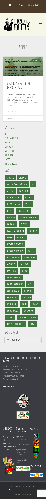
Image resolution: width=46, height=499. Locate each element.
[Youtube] (10, 4)
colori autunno (23, 210)
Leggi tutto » (12, 112)
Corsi (6, 134)
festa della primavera (15, 244)
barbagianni (23, 190)
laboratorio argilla (14, 277)
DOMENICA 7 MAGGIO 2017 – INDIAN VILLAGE (21, 85)
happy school (11, 270)
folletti (31, 250)
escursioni (11, 224)
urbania (33, 324)
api (33, 184)
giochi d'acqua (29, 257)
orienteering (12, 297)
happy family (24, 264)
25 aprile (22, 177)
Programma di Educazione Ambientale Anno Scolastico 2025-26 (9, 443)
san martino (28, 310)
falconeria (33, 230)
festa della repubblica (15, 250)
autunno (10, 190)
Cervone (28, 204)
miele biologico (13, 290)
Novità (7, 159)
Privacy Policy (8, 387)
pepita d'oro (11, 304)
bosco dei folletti (13, 197)
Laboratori (8, 155)
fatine (9, 237)
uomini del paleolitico (15, 324)
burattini (28, 197)
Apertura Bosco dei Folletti (17, 184)
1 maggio (10, 177)
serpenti (10, 317)
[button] (41, 24)
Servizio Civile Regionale (28, 5)
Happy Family (9, 146)
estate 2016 (24, 224)
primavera (35, 304)
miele (30, 284)
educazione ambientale (28, 217)
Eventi (7, 142)
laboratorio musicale (15, 284)
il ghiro (25, 270)
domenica (11, 217)
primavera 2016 (12, 310)
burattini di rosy (13, 204)
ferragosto (21, 237)
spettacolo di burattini (27, 317)
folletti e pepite (13, 257)
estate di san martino (15, 230)
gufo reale (11, 264)
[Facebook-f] (5, 4)
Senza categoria (10, 163)
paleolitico (27, 297)
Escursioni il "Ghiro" (12, 138)
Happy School (9, 151)
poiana (24, 304)
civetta (9, 210)
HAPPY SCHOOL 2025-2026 (8, 430)
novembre (28, 290)
